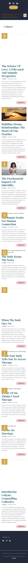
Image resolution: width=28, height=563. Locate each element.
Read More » (21, 102)
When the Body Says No (11, 321)
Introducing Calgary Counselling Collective (9, 496)
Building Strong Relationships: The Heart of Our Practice (13, 129)
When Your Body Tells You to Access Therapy (14, 359)
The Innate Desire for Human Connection (13, 221)
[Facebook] (9, 3)
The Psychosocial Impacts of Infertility (12, 182)
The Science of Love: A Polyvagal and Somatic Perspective (13, 71)
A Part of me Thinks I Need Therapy (10, 396)
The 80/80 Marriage (8, 431)
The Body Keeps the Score (11, 258)
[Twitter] (6, 540)
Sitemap (14, 558)
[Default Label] (17, 3)
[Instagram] (13, 3)
